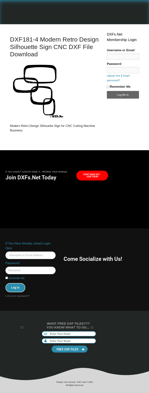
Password (12, 263)
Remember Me (120, 86)
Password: (114, 64)
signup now (113, 75)
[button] (22, 327)
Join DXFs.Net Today (30, 177)
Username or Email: (121, 50)
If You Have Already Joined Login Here (27, 246)
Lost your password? (17, 295)
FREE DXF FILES (68, 349)
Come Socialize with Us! (93, 259)
